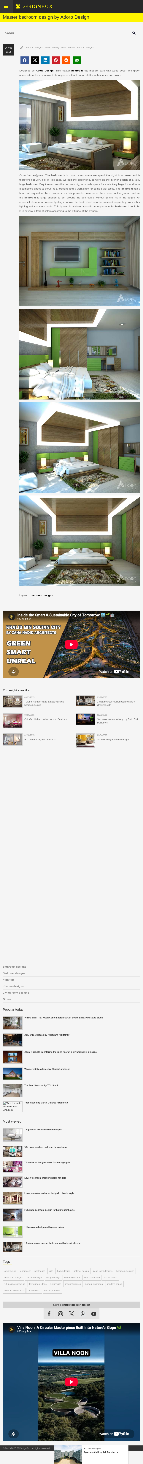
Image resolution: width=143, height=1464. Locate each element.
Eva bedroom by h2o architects (40, 739)
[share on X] (35, 60)
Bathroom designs (14, 966)
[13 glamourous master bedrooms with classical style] (85, 703)
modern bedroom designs (81, 47)
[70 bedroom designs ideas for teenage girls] (12, 1170)
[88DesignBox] (37, 7)
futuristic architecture (14, 1284)
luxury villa (55, 1284)
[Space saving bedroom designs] (85, 745)
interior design (81, 1271)
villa (51, 1271)
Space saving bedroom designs (113, 739)
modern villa (34, 1290)
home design (63, 1271)
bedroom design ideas (55, 47)
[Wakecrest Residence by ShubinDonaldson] (12, 1078)
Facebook (49, 1313)
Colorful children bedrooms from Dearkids (45, 719)
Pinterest (82, 1313)
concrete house (92, 1277)
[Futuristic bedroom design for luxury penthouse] (12, 1219)
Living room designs (16, 992)
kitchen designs (34, 1277)
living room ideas (38, 1284)
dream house (110, 1277)
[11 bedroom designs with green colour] (12, 1235)
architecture (10, 1271)
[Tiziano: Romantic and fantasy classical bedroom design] (12, 705)
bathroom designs (13, 1277)
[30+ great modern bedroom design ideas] (12, 1155)
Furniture (9, 979)
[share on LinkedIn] (45, 60)
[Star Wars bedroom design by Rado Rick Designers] (85, 722)
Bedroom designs (14, 973)
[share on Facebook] (24, 60)
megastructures (73, 1284)
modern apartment (94, 1284)
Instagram (60, 1313)
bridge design (53, 1277)
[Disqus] (71, 806)
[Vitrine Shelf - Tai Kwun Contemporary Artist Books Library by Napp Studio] (12, 1027)
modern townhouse (14, 1290)
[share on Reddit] (66, 60)
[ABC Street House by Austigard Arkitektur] (12, 1044)
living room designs (102, 1271)
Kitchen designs (13, 986)
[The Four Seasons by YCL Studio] (12, 1095)
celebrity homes (72, 1277)
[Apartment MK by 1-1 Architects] (68, 1462)
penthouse (39, 1271)
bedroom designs (34, 47)
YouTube (93, 1313)
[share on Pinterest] (56, 60)
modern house (114, 1284)
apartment (25, 1271)
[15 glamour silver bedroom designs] (12, 1139)
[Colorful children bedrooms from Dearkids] (12, 725)
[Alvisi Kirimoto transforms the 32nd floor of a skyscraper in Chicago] (12, 1061)
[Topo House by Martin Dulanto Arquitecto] (12, 1110)
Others (7, 999)
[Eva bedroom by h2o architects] (12, 743)
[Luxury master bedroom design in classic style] (12, 1202)
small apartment (52, 1290)
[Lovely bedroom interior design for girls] (12, 1185)
